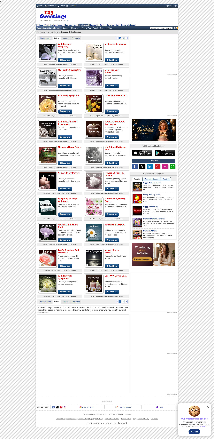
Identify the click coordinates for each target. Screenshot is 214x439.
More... (111, 28)
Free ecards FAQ (143, 418)
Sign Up (168, 6)
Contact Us (154, 418)
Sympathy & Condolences (48, 28)
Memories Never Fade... (69, 147)
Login (175, 6)
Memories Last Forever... (112, 71)
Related (166, 179)
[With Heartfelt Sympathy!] (47, 283)
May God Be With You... (116, 95)
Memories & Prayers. (115, 224)
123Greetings (42, 32)
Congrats (110, 25)
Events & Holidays (128, 25)
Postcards (76, 38)
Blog (72, 6)
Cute (117, 25)
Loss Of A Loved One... (116, 276)
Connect (51, 6)
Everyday (68, 25)
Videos (65, 38)
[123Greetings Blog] (153, 254)
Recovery (75, 28)
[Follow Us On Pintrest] (157, 166)
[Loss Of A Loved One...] (94, 283)
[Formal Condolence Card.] (47, 232)
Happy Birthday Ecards (152, 183)
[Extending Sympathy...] (47, 103)
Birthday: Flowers (150, 230)
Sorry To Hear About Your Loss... (115, 122)
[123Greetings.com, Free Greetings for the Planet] (54, 15)
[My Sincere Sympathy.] (94, 52)
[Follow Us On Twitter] (142, 166)
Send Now (66, 60)
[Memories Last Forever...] (94, 77)
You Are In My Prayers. (69, 173)
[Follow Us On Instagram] (165, 166)
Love (75, 25)
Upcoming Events (151, 179)
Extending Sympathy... (69, 95)
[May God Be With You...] (94, 103)
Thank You (49, 25)
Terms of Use (60, 418)
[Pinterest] (61, 407)
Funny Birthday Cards (151, 195)
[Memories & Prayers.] (94, 232)
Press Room (111, 414)
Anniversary (58, 25)
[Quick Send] (40, 59)
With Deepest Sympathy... (64, 45)
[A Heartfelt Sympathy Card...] (94, 206)
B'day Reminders (88, 407)
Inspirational (84, 25)
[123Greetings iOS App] (142, 153)
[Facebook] (53, 407)
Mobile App (64, 6)
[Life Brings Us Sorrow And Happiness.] (94, 155)
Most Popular (45, 38)
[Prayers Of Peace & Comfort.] (94, 180)
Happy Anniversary (150, 207)
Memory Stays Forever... (112, 251)
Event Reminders (125, 407)
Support (65, 28)
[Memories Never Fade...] (47, 155)
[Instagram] (65, 407)
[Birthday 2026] (154, 130)
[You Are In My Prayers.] (47, 180)
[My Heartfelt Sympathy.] (47, 77)
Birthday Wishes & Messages (154, 219)
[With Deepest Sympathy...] (47, 52)
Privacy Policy (71, 418)
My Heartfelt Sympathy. (69, 70)
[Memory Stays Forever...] (94, 258)
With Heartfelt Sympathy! (65, 277)
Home (41, 6)
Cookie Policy (83, 418)
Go (176, 28)
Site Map (86, 414)
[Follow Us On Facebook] (135, 166)
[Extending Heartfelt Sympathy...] (47, 129)
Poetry (103, 28)
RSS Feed (127, 414)
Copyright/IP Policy (96, 418)
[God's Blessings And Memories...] (47, 258)
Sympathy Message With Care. (67, 199)
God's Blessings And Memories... (68, 251)
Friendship (94, 25)
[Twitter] (57, 407)
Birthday (39, 25)
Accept (194, 432)
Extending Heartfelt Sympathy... (67, 122)
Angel (95, 28)
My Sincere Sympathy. (116, 44)
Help (134, 418)
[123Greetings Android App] (164, 153)
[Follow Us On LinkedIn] (150, 166)
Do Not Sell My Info (112, 418)
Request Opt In (126, 418)
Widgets (120, 414)
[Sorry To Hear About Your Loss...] (94, 129)
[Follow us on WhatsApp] (172, 166)
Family (102, 25)
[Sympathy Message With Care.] (47, 206)
